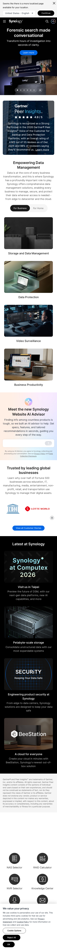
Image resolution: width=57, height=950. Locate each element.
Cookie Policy (23, 922)
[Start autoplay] (40, 90)
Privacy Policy (39, 454)
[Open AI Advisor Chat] (28, 402)
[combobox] (19, 13)
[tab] (20, 90)
